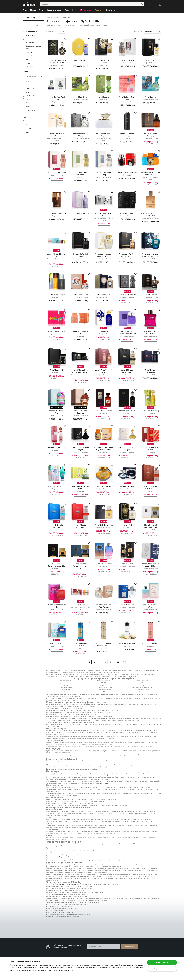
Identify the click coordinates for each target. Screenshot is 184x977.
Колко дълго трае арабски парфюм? (60, 906)
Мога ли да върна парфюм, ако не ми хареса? (63, 916)
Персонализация (160, 969)
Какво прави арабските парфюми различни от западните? (68, 904)
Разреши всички (162, 962)
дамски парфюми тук (106, 775)
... (114, 662)
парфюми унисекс (102, 783)
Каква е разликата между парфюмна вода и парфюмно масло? (69, 914)
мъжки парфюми (103, 779)
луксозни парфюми (63, 819)
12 (118, 662)
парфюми (61, 856)
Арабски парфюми (65, 17)
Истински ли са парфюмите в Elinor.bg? (61, 912)
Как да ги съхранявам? (55, 910)
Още (105, 25)
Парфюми (55, 17)
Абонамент (129, 946)
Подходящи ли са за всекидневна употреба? (63, 908)
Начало (48, 17)
